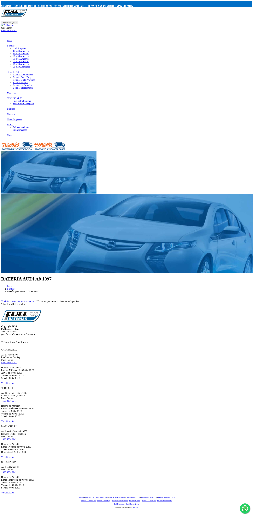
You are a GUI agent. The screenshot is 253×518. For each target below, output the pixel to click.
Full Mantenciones (132, 504)
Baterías (10, 45)
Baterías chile (89, 497)
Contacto (11, 114)
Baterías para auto (102, 497)
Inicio (9, 40)
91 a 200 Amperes (21, 66)
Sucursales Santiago (22, 101)
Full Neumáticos (119, 504)
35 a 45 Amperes (21, 53)
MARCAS (12, 93)
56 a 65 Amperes (21, 59)
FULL (10, 124)
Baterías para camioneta (117, 497)
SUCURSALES (14, 98)
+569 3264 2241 (9, 30)
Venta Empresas (14, 119)
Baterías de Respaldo (22, 85)
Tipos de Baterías (15, 72)
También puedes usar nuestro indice (17, 301)
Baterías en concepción (149, 497)
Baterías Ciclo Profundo (24, 80)
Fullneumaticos (20, 130)
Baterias (10, 289)
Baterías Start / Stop (22, 77)
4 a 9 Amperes (19, 48)
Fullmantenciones (21, 127)
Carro (9, 135)
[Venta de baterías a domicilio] (7, 25)
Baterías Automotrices (23, 74)
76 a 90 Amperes (21, 64)
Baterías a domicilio (133, 497)
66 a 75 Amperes (21, 61)
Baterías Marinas (20, 82)
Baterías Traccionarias (23, 88)
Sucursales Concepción (23, 103)
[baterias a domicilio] (17, 150)
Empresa (11, 109)
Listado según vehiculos (166, 497)
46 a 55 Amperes (21, 56)
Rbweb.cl (135, 507)
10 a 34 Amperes (21, 51)
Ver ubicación (7, 383)
